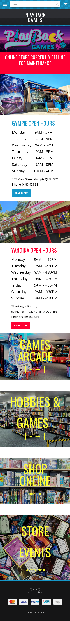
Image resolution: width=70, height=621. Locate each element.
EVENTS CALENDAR (35, 570)
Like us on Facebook (31, 591)
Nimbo (43, 612)
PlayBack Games (35, 17)
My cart (66, 4)
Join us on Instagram (39, 591)
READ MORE (21, 193)
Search (57, 4)
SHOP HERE (35, 493)
